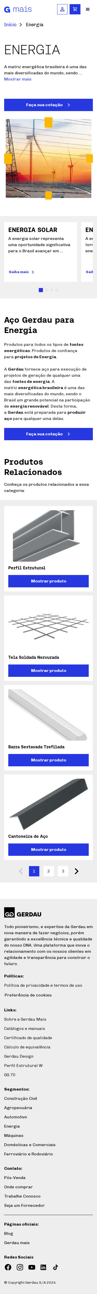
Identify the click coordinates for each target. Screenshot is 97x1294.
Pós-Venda (15, 1177)
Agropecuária (18, 1107)
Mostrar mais (18, 79)
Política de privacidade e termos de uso (43, 985)
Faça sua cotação (44, 104)
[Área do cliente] (62, 9)
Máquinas (14, 1135)
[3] (56, 290)
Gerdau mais (17, 1242)
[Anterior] (21, 871)
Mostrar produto (48, 581)
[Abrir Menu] (88, 9)
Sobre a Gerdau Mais (25, 1019)
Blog (8, 1233)
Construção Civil (20, 1098)
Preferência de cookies (28, 995)
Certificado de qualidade (28, 1037)
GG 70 (10, 1074)
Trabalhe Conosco (22, 1196)
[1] (46, 290)
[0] (41, 290)
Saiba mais (19, 272)
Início (10, 25)
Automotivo (15, 1117)
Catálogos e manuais (24, 1028)
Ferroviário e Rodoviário (28, 1154)
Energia (12, 1126)
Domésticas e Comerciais (30, 1144)
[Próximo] (76, 871)
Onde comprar (18, 1186)
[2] (51, 290)
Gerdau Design (18, 1056)
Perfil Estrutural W (23, 1065)
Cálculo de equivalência (27, 1047)
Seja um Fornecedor (24, 1205)
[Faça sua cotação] (75, 9)
